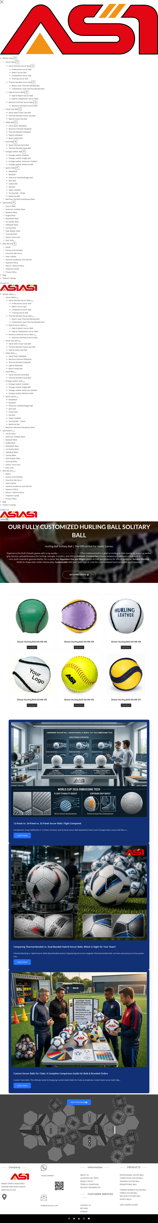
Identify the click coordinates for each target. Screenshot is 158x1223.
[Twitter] (74, 1218)
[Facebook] (69, 1218)
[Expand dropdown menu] (15, 294)
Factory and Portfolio (14, 477)
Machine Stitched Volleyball (20, 359)
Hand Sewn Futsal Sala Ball (20, 344)
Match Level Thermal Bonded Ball (26, 319)
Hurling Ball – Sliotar (17, 421)
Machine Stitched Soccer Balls (21, 334)
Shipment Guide (12, 495)
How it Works (11, 483)
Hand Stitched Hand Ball (19, 375)
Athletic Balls (7, 294)
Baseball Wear (11, 440)
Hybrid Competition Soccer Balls (25, 331)
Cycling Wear (11, 455)
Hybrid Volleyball (16, 365)
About (8, 474)
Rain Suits (10, 468)
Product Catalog (9, 505)
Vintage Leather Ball (14, 381)
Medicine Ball (14, 424)
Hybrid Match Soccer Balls (22, 328)
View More (32, 647)
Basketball (13, 399)
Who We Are (7, 471)
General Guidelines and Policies (19, 486)
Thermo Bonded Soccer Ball (20, 316)
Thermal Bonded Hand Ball (20, 378)
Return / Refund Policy (15, 492)
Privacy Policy (11, 499)
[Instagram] (84, 1218)
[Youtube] (89, 1218)
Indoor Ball (13, 412)
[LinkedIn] (79, 1218)
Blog (4, 502)
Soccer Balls (10, 297)
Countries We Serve (14, 480)
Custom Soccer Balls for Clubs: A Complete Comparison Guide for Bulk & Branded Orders (61, 1073)
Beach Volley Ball (16, 368)
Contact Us (4, 510)
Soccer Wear (11, 433)
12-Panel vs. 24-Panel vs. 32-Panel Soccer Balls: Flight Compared (47, 823)
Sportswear (7, 430)
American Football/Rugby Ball (21, 406)
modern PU (146, 556)
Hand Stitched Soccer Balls (20, 300)
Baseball (12, 402)
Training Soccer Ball (20, 313)
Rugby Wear (11, 443)
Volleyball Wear (12, 452)
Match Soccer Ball (19, 306)
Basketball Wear (12, 446)
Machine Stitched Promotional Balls (20, 427)
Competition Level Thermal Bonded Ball (28, 322)
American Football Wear (15, 437)
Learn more (22, 835)
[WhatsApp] (3, 613)
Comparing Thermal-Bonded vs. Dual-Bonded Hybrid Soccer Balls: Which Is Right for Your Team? (65, 946)
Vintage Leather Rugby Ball (20, 387)
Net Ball (12, 415)
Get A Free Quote (77, 574)
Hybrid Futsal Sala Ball (18, 350)
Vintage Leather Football (19, 384)
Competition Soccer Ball (21, 309)
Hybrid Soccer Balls (17, 325)
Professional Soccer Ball (21, 303)
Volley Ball (10, 353)
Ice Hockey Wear (12, 449)
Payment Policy (12, 489)
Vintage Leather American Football (23, 390)
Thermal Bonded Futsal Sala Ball (22, 347)
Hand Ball (10, 371)
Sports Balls (10, 396)
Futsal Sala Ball (12, 340)
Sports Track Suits (13, 464)
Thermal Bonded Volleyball (20, 362)
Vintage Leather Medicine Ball (21, 393)
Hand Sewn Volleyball (17, 356)
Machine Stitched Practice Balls (25, 337)
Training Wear (11, 461)
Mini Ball (12, 409)
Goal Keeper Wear (13, 458)
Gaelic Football (15, 418)
